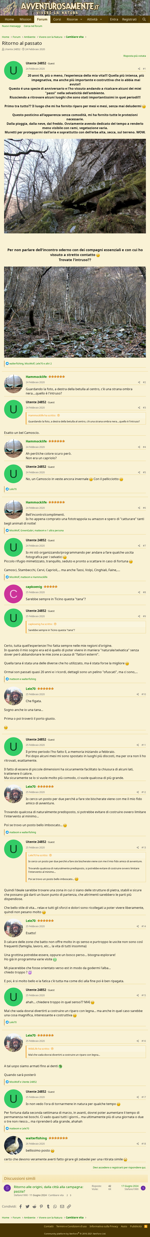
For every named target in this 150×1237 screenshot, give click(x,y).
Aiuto (124, 1226)
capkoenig (34, 587)
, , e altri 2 (30, 363)
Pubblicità (136, 1226)
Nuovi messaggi (11, 26)
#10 (144, 694)
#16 (144, 1041)
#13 (144, 847)
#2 (144, 382)
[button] (74, 19)
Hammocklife (36, 377)
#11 (144, 745)
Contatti (49, 1226)
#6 (144, 508)
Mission (25, 19)
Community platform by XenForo (75, 1233)
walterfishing (36, 1138)
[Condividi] (139, 69)
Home (9, 19)
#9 (144, 616)
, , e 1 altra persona (36, 530)
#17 (144, 1097)
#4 (144, 447)
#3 (144, 407)
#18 (144, 1143)
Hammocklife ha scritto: (42, 415)
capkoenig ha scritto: (40, 624)
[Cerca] (144, 19)
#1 (144, 68)
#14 (144, 926)
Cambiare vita (56, 1195)
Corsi (57, 19)
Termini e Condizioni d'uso (71, 1226)
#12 (144, 792)
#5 (144, 472)
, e (28, 577)
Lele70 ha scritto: (38, 855)
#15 (144, 995)
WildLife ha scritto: (39, 1048)
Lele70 (31, 689)
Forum (42, 19)
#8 (144, 592)
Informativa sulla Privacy (104, 1226)
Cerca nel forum (33, 26)
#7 (144, 545)
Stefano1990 (21, 1195)
